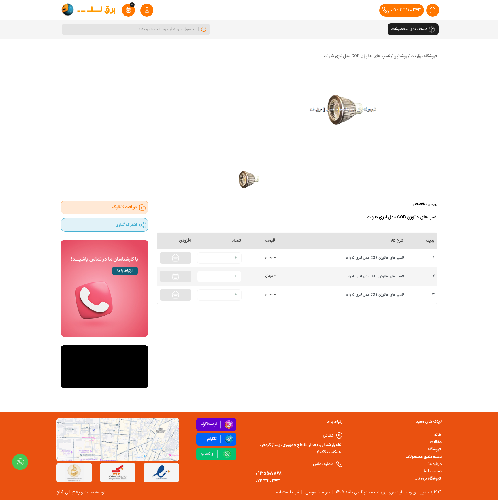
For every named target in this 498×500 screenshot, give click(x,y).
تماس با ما (433, 471)
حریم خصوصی (317, 492)
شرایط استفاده (287, 492)
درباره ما (435, 464)
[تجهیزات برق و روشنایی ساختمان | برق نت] (432, 10)
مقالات (436, 442)
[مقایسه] (201, 313)
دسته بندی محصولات (423, 457)
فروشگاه (435, 449)
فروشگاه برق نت (428, 479)
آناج (59, 492)
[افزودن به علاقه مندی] (187, 313)
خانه (438, 435)
